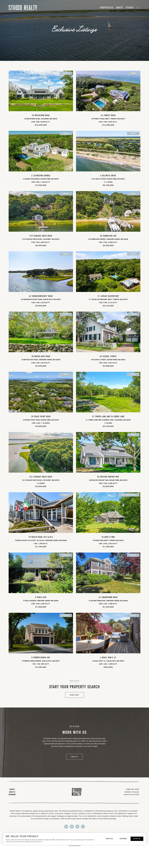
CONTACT (12, 789)
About (119, 7)
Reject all (109, 838)
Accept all (137, 838)
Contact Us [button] (74, 757)
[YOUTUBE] (72, 827)
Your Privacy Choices (74, 845)
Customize (123, 838)
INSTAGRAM (12, 794)
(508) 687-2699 (132, 789)
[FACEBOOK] (83, 827)
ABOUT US (12, 792)
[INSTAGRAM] (66, 827)
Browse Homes (74, 695)
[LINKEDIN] (77, 827)
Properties (107, 7)
